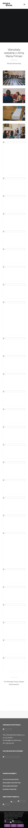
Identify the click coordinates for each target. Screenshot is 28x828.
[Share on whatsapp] (16, 702)
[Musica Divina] (9, 4)
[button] (24, 4)
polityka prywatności (11, 779)
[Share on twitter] (8, 702)
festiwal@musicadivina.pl (12, 740)
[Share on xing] (20, 702)
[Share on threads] (10, 702)
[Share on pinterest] (12, 702)
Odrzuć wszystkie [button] (7, 825)
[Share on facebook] (6, 702)
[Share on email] (22, 702)
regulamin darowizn (10, 786)
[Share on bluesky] (18, 702)
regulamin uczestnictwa (12, 783)
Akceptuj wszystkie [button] (20, 825)
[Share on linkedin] (14, 702)
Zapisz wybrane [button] (13, 825)
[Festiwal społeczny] (11, 760)
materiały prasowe (9, 789)
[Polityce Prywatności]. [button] (9, 819)
